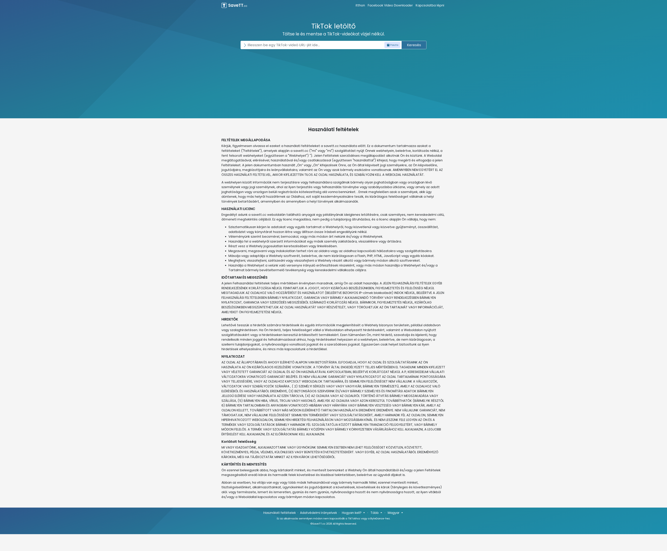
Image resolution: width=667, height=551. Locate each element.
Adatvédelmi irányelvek (318, 513)
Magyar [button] (394, 513)
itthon (360, 5)
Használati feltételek (279, 513)
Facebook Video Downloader (390, 5)
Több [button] (375, 513)
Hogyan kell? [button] (352, 513)
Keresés (414, 45)
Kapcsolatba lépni (430, 5)
